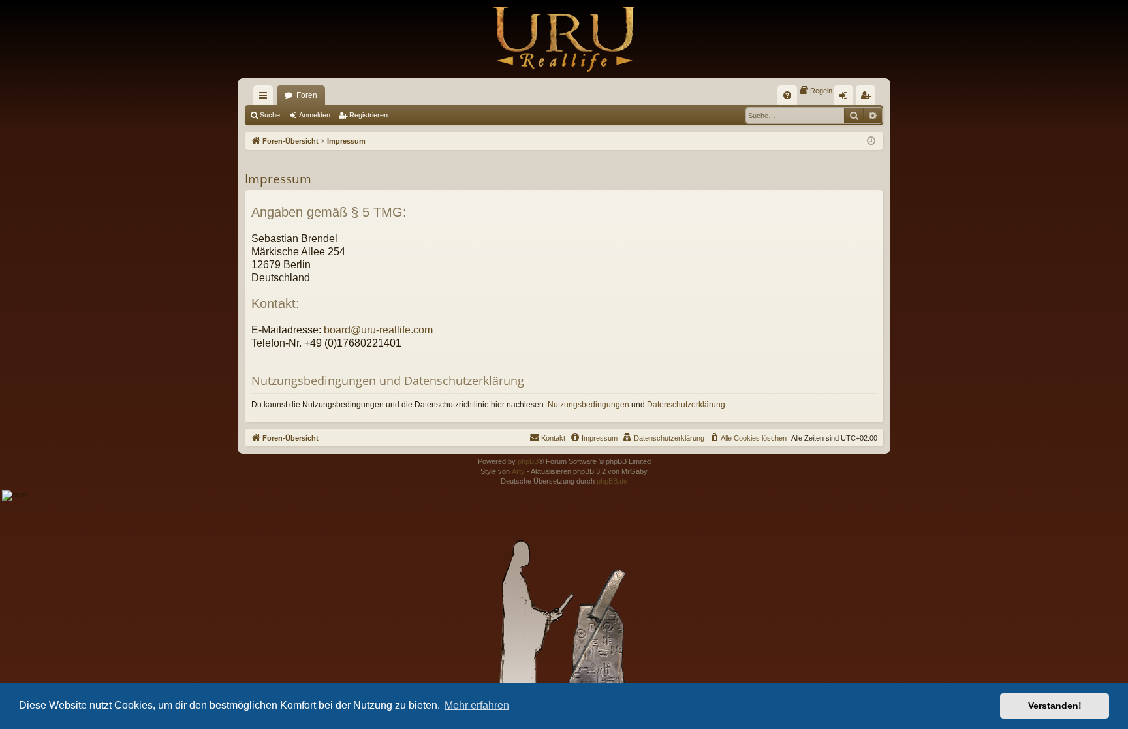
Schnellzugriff (265, 98)
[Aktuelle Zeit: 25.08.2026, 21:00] (871, 141)
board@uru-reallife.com (378, 329)
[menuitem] (787, 95)
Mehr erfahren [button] (477, 705)
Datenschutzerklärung (686, 404)
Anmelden (314, 115)
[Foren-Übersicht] (564, 39)
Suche (270, 115)
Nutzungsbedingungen (588, 404)
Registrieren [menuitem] (868, 98)
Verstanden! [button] (1055, 705)
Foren (306, 95)
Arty (518, 471)
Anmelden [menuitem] (846, 98)
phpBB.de (612, 481)
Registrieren (368, 115)
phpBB (528, 461)
